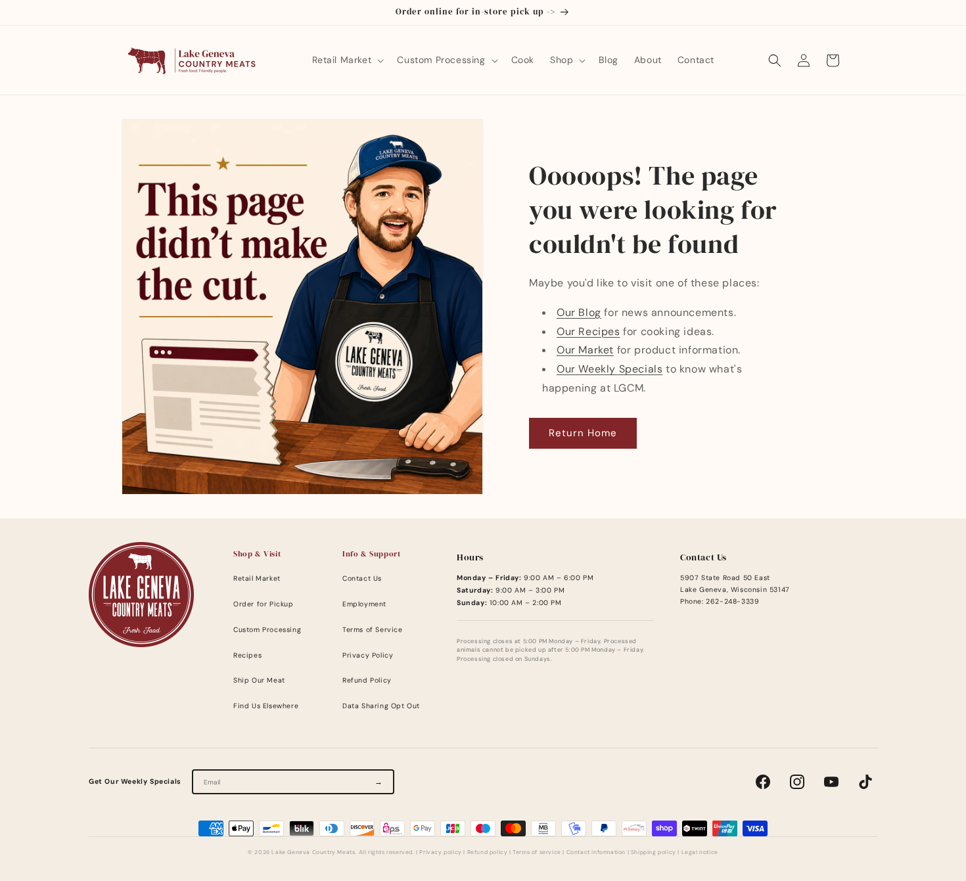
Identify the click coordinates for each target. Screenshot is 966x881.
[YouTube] (831, 782)
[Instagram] (797, 782)
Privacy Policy (367, 655)
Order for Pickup (263, 604)
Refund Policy (367, 680)
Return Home (583, 433)
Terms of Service (372, 629)
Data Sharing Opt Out (381, 706)
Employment (364, 604)
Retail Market (257, 578)
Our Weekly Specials (609, 369)
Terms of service (537, 852)
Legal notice (699, 852)
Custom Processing (267, 629)
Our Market (585, 350)
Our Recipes (588, 331)
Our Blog (579, 312)
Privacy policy (440, 852)
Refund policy (487, 852)
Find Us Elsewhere (265, 706)
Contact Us (362, 578)
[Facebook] (763, 782)
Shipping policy (653, 852)
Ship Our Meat (259, 680)
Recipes (247, 655)
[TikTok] (865, 782)
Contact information (596, 852)
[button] (347, 60)
